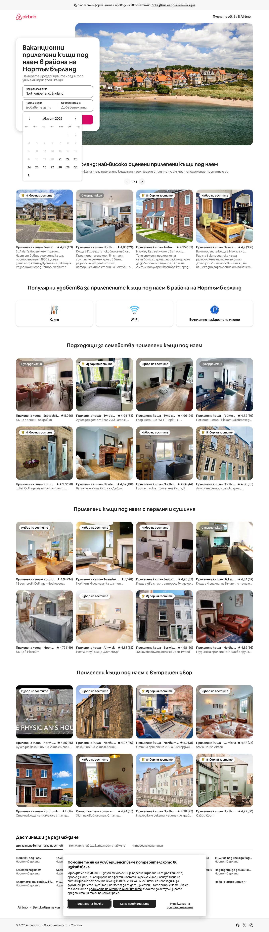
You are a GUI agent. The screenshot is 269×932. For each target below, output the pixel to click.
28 (60, 167)
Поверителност (55, 925)
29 (67, 167)
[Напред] (142, 181)
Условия (76, 925)
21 (60, 159)
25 (36, 167)
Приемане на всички (89, 904)
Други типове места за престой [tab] (39, 845)
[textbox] (40, 107)
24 (29, 167)
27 (52, 167)
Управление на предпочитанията (180, 905)
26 (44, 167)
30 (75, 167)
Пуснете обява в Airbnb (232, 17)
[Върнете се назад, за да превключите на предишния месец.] (29, 118)
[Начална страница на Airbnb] (26, 16)
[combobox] (58, 93)
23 (75, 159)
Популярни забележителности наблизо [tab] (97, 845)
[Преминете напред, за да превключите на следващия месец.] (75, 118)
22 (67, 159)
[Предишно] (127, 181)
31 (29, 175)
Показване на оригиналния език (174, 5)
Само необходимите (134, 904)
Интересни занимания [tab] (147, 845)
